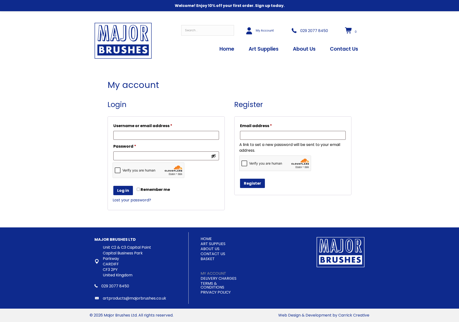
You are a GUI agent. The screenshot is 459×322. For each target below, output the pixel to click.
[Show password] (213, 156)
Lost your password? (132, 200)
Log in (123, 190)
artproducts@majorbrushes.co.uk (134, 298)
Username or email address (152, 126)
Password (134, 146)
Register (252, 183)
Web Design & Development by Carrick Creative (323, 315)
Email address (265, 126)
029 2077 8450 (314, 30)
